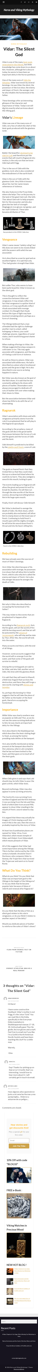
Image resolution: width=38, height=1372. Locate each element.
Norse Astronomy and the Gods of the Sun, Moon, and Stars (19, 1341)
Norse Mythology (19, 44)
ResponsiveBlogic (19, 1369)
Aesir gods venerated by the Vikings (17, 63)
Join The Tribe (19, 1146)
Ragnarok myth (23, 625)
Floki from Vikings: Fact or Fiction (19, 951)
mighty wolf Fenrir (16, 447)
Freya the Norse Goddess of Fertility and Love (19, 1346)
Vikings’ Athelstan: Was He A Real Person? (19, 969)
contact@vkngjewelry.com (19, 1358)
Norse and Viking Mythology (19, 9)
